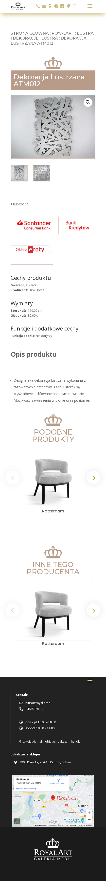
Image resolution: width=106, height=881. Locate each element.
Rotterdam (53, 511)
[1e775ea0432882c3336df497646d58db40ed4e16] (53, 235)
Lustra (49, 38)
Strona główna (30, 33)
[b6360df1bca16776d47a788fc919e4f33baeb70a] (31, 253)
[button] (88, 102)
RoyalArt (63, 33)
